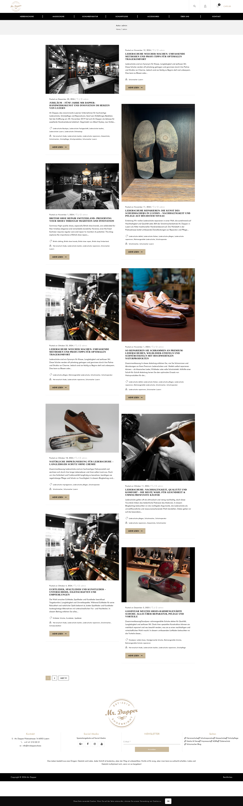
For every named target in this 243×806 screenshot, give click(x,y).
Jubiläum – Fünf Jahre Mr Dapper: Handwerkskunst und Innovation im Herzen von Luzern (79, 105)
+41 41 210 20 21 (32, 742)
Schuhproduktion (76, 139)
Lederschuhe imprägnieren (62, 485)
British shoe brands (70, 241)
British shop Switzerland (100, 241)
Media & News (193, 741)
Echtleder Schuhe (59, 618)
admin (125, 29)
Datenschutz (225, 741)
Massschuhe (105, 136)
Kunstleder (70, 618)
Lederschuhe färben (151, 236)
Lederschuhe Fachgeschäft (78, 128)
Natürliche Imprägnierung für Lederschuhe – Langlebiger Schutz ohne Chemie (81, 463)
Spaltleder (78, 618)
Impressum (205, 741)
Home (118, 29)
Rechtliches (227, 777)
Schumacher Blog (194, 744)
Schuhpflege (64, 139)
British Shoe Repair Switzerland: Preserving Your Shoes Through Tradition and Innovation (81, 219)
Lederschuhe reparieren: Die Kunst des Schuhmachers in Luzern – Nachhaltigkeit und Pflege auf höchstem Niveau (157, 213)
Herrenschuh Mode (60, 136)
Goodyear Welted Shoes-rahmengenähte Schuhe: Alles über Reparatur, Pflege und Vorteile (154, 614)
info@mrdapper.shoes (32, 746)
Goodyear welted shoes (137, 640)
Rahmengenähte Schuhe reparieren (138, 643)
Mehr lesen (58, 147)
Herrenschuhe (192, 738)
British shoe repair (84, 241)
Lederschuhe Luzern (56, 131)
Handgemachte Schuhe (155, 640)
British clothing (58, 241)
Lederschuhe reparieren (91, 136)
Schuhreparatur (161, 239)
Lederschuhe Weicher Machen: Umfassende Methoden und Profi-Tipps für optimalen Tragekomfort (155, 56)
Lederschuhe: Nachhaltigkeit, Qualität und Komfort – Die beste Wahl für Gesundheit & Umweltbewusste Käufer (156, 492)
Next (62, 678)
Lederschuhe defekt (136, 236)
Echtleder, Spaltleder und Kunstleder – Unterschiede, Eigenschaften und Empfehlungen (77, 592)
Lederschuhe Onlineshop (73, 131)
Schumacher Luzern (90, 139)
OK (168, 801)
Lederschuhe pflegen (166, 236)
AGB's (215, 741)
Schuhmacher (54, 139)
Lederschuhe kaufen (96, 128)
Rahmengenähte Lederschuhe (144, 239)
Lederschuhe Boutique (60, 128)
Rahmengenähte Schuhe (172, 640)
